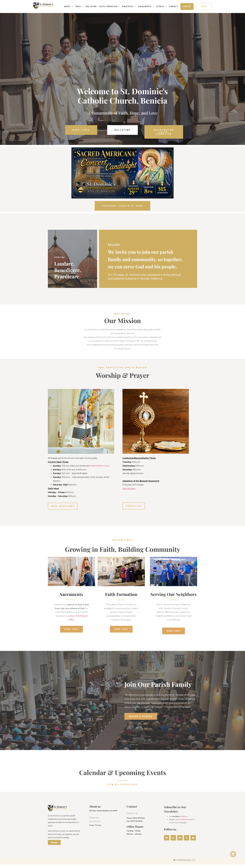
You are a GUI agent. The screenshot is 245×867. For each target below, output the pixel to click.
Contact (173, 6)
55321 (184, 816)
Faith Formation (108, 6)
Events (160, 6)
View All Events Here (122, 784)
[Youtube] (180, 837)
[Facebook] (166, 837)
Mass (78, 6)
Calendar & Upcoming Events (122, 772)
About (67, 6)
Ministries (127, 6)
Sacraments (144, 6)
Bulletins (91, 6)
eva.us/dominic (183, 819)
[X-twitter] (186, 837)
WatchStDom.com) (99, 466)
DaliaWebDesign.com (185, 860)
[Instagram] (173, 837)
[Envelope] (193, 837)
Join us (187, 6)
